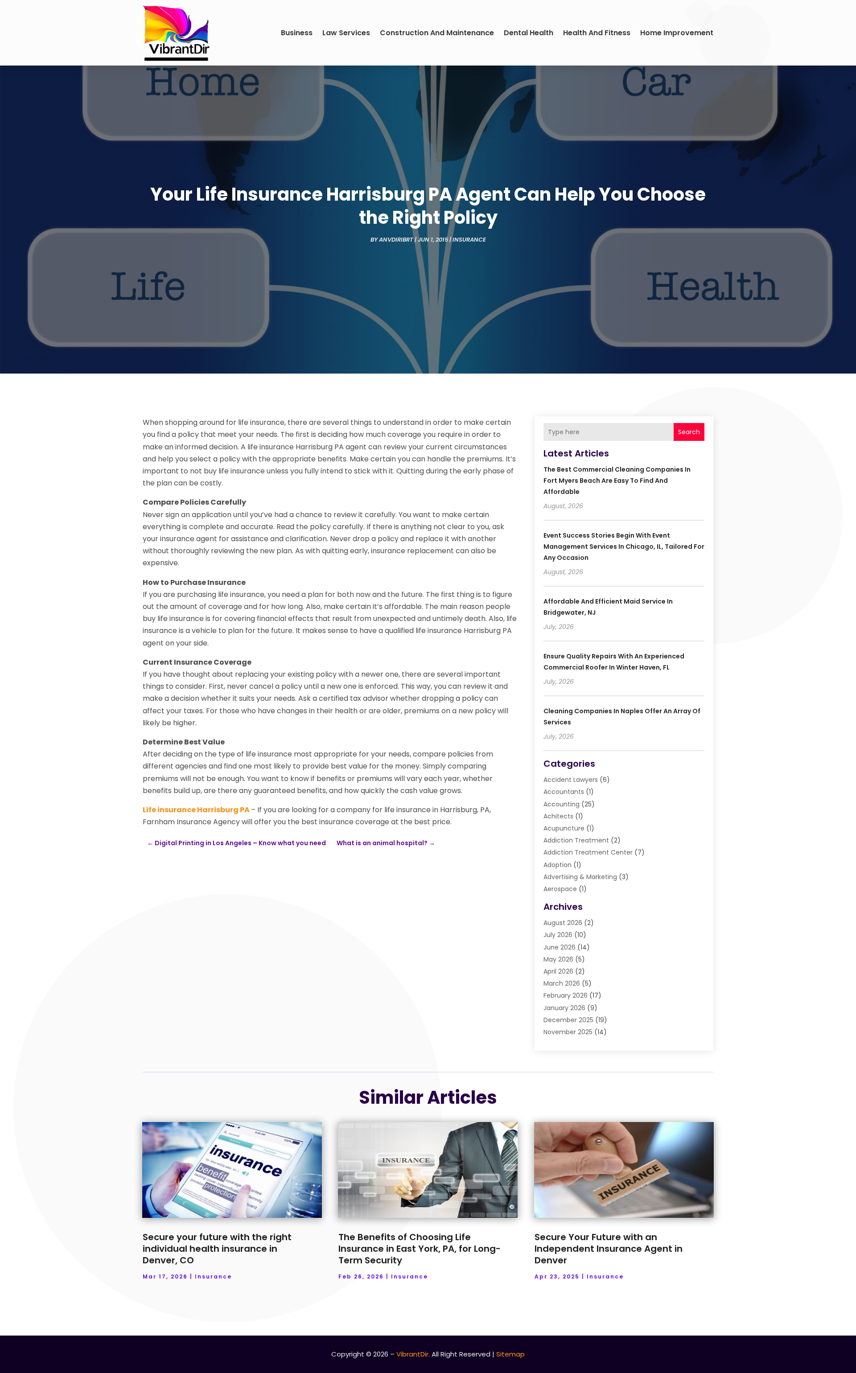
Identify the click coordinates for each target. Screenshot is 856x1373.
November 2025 (568, 1032)
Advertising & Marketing (580, 876)
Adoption (557, 864)
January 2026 (564, 1007)
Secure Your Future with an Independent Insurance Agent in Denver (609, 1248)
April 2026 (558, 971)
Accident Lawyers (570, 779)
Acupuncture (563, 828)
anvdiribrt (396, 239)
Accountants (563, 791)
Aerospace (560, 888)
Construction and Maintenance (437, 33)
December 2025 (568, 1019)
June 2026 (559, 947)
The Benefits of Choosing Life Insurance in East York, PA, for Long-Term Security (419, 1248)
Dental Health (528, 33)
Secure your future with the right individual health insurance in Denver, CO (217, 1248)
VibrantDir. (413, 1354)
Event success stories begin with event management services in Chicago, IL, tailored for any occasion (623, 546)
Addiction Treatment (576, 840)
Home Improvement (676, 33)
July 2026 (557, 934)
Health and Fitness (596, 33)
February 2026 (565, 995)
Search (689, 432)
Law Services (346, 33)
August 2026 (562, 922)
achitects (558, 816)
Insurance (469, 239)
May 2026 (558, 959)
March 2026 (561, 983)
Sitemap (510, 1354)
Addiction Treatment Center (588, 852)
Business (297, 33)
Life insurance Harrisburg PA (196, 810)
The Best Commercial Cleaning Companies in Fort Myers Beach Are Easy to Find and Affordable (617, 480)
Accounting (561, 804)
